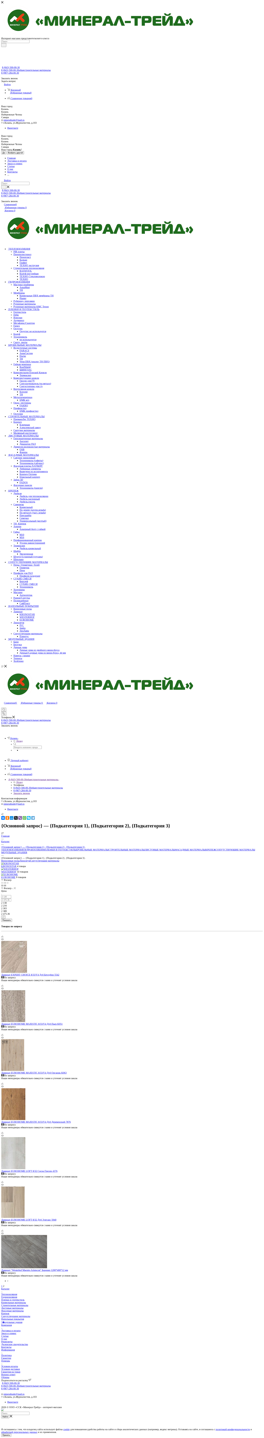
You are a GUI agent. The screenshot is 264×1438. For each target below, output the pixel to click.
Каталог (5, 1288)
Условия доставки (10, 1369)
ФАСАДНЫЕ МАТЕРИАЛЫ (190, 849)
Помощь (5, 1361)
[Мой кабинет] (2, 706)
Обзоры (5, 1377)
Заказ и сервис (8, 1333)
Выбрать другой (15, 153)
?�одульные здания (11, 1322)
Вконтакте (12, 128)
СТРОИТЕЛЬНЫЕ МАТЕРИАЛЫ (127, 849)
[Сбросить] (3, 917)
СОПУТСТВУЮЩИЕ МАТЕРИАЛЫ (235, 849)
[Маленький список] (2, 885)
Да (3, 153)
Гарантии (6, 1358)
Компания (6, 1325)
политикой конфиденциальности (233, 1429)
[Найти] (3, 45)
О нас (4, 1339)
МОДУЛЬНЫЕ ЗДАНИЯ (14, 852)
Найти (5, 1417)
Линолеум (25, 860)
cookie (66, 1429)
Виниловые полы (10, 860)
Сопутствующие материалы (44, 860)
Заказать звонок (21, 793)
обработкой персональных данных (19, 1432)
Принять (6, 1435)
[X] (16, 818)
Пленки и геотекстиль (12, 1299)
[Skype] (29, 818)
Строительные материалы (14, 1305)
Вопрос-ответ (8, 1374)
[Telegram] (33, 818)
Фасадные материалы (12, 1310)
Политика (6, 1355)
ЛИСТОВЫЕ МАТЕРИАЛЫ (160, 849)
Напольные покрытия (12, 1319)
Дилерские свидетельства (14, 1344)
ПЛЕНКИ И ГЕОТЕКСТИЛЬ (60, 849)
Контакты (6, 1347)
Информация (8, 1350)
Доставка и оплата (10, 1330)
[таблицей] (7, 882)
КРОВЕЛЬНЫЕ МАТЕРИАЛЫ (92, 849)
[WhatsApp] (24, 818)
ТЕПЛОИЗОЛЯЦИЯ (12, 849)
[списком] (5, 882)
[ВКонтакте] (3, 818)
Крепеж (5, 1313)
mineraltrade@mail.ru (14, 120)
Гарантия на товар (10, 1372)
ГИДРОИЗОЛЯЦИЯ (34, 849)
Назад (19, 741)
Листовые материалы (12, 1308)
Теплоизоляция (9, 1294)
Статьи (5, 1336)
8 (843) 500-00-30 (11, 67)
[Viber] (20, 818)
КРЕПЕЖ (210, 849)
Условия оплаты (9, 1366)
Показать (6, 920)
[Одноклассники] (7, 818)
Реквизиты (7, 1341)
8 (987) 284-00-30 (10, 73)
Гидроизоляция (9, 1297)
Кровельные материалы (13, 1302)
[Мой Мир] (11, 818)
